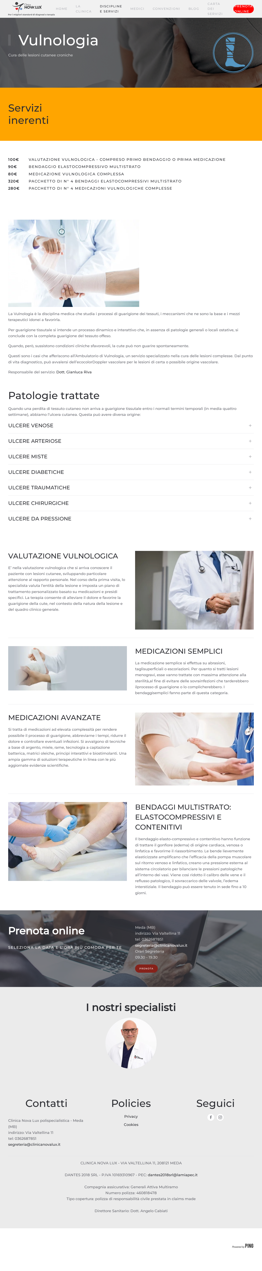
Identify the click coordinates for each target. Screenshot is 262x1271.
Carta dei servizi (215, 9)
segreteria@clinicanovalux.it (161, 945)
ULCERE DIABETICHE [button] (36, 472)
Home (62, 9)
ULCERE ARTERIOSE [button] (34, 441)
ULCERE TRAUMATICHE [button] (39, 487)
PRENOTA (146, 968)
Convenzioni (166, 9)
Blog (194, 9)
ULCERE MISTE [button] (27, 456)
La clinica (84, 8)
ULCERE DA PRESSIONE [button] (39, 519)
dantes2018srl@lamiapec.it (173, 1175)
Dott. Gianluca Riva (74, 372)
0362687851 (152, 939)
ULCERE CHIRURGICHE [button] (38, 503)
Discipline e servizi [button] (111, 8)
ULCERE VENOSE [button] (30, 425)
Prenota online (243, 9)
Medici (137, 9)
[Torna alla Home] (32, 9)
